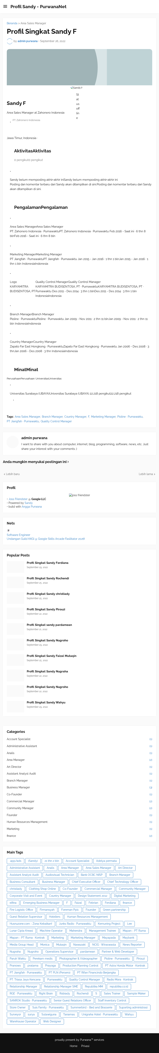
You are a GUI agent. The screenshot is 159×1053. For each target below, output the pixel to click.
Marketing (79, 828)
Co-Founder (79, 794)
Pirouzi (141, 958)
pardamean (87, 951)
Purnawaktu (54, 979)
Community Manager (79, 808)
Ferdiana (110, 902)
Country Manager (75, 416)
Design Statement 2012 (92, 895)
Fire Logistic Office (21, 909)
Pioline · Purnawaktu (130, 416)
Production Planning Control (80, 965)
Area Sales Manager (33, 23)
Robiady (65, 993)
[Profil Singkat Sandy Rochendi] (15, 582)
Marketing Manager (103, 416)
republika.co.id (119, 986)
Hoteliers (54, 916)
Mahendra (75, 930)
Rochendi (83, 993)
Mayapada (109, 937)
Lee (129, 923)
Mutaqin (61, 944)
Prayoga (50, 965)
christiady (16, 888)
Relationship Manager (23, 986)
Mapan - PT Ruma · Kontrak (27, 937)
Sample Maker (136, 993)
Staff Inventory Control (112, 1000)
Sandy (29, 502)
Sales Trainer (112, 993)
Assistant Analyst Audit (79, 773)
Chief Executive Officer (86, 881)
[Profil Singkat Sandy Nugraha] (15, 675)
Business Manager (79, 787)
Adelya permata (106, 860)
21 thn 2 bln (52, 860)
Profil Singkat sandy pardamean (49, 625)
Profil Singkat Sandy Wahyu (46, 702)
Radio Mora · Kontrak (120, 979)
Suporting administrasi (133, 1007)
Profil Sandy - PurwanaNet (38, 6)
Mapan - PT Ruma (134, 930)
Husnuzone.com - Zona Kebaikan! (31, 923)
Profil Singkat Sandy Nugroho (47, 640)
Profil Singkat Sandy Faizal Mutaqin (51, 656)
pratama (33, 965)
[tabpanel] (79, 395)
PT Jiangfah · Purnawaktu (23, 421)
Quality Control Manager (56, 421)
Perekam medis (43, 958)
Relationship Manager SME (61, 986)
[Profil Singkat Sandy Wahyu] (15, 706)
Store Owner (18, 1007)
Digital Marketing (125, 895)
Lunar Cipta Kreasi (21, 930)
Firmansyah (47, 909)
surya (31, 1014)
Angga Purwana (32, 506)
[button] (5, 6)
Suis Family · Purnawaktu (48, 1007)
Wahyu (129, 1014)
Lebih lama (146, 474)
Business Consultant (22, 881)
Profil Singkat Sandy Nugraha (47, 671)
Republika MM (94, 986)
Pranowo (15, 965)
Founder (79, 815)
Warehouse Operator (23, 1021)
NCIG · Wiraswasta (104, 944)
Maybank (128, 937)
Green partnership (114, 909)
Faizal (78, 902)
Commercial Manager (79, 801)
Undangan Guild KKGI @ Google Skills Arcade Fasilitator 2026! (46, 538)
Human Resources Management (79, 821)
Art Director (79, 766)
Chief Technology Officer (122, 881)
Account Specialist (79, 739)
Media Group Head (22, 944)
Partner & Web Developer (118, 951)
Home (73, 1046)
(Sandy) (33, 860)
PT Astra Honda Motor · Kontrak (125, 965)
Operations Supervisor (59, 951)
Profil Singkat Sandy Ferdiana (47, 563)
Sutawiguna (48, 1014)
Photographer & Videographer (78, 958)
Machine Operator (51, 930)
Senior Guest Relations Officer (72, 1000)
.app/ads (15, 860)
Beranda (12, 23)
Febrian (93, 902)
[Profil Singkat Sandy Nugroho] (15, 644)
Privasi (85, 1046)
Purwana (85, 1039)
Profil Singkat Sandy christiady (48, 594)
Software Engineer (18, 534)
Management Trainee (102, 930)
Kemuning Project (109, 923)
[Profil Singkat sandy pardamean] (15, 629)
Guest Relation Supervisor (26, 916)
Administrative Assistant (79, 746)
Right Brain (46, 993)
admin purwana (34, 438)
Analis (79, 753)
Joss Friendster (18, 499)
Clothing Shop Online (42, 888)
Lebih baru (13, 474)
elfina (13, 902)
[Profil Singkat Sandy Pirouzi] (15, 613)
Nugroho (33, 951)
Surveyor (15, 1014)
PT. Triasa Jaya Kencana (25, 979)
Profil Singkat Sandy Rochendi (48, 578)
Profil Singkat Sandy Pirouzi (46, 609)
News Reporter (132, 944)
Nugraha (15, 951)
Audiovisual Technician (60, 874)
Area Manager (79, 759)
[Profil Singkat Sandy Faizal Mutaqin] (15, 660)
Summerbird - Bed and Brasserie (91, 1007)
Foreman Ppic (70, 909)
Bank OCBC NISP (92, 874)
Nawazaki (79, 944)
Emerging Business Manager (41, 902)
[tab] (21, 378)
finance (79, 835)
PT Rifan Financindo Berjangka (96, 972)
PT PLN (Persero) (59, 972)
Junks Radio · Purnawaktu (75, 923)
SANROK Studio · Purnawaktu (28, 1000)
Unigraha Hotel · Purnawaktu (100, 1014)
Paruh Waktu (18, 958)
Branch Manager (52, 416)
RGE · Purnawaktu (21, 993)
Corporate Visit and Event (26, 895)
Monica (44, 944)
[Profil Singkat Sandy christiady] (15, 598)
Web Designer (52, 1021)
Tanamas (69, 1014)
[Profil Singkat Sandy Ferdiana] (15, 567)
